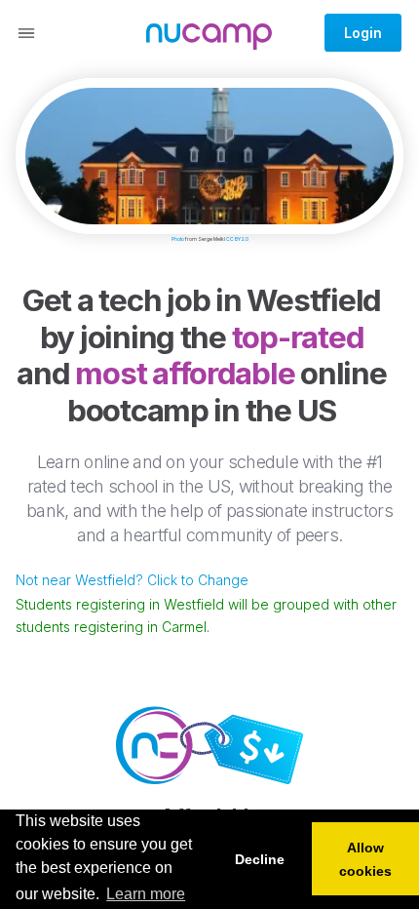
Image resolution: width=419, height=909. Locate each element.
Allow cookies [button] (365, 859)
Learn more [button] (145, 894)
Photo (177, 239)
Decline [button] (260, 859)
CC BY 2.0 (237, 239)
